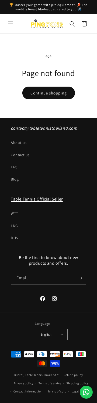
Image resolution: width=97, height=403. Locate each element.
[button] (11, 24)
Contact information (28, 391)
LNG (14, 225)
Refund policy (73, 375)
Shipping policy (77, 383)
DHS (14, 237)
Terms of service (50, 383)
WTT (14, 213)
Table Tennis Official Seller (37, 199)
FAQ (14, 167)
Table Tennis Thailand (40, 375)
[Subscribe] (80, 278)
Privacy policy (23, 383)
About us (19, 142)
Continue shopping (48, 93)
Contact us (20, 154)
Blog (15, 179)
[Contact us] (86, 392)
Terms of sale (57, 391)
